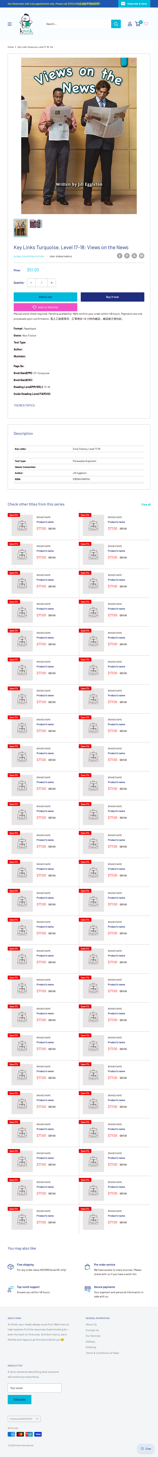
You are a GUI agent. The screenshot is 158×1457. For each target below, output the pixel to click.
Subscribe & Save (137, 3)
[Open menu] (10, 24)
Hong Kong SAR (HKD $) (21, 1418)
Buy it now (112, 297)
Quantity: (19, 282)
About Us (91, 1324)
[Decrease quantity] (31, 283)
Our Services (93, 1335)
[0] (137, 24)
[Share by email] (141, 255)
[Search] (116, 24)
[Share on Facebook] (119, 255)
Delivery (90, 1341)
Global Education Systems (29, 256)
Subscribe (19, 1399)
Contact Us (92, 1330)
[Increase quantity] (52, 283)
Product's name (45, 521)
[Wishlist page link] (146, 24)
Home (11, 46)
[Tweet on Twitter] (134, 255)
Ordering (91, 1347)
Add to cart (45, 297)
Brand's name (44, 517)
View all (146, 504)
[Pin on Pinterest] (127, 255)
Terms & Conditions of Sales (102, 1352)
